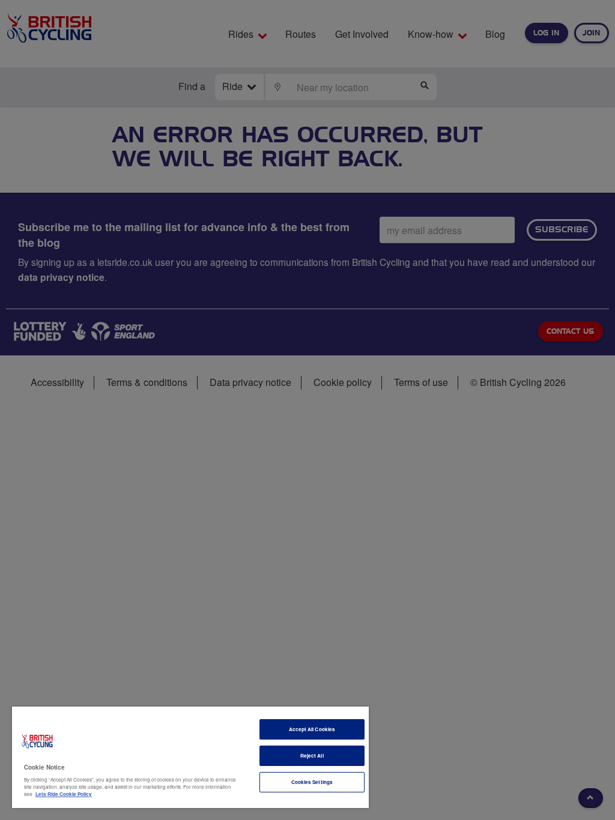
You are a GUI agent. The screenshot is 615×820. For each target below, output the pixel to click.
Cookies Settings (312, 782)
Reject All (312, 755)
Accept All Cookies (312, 729)
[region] (190, 757)
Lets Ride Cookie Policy (63, 794)
